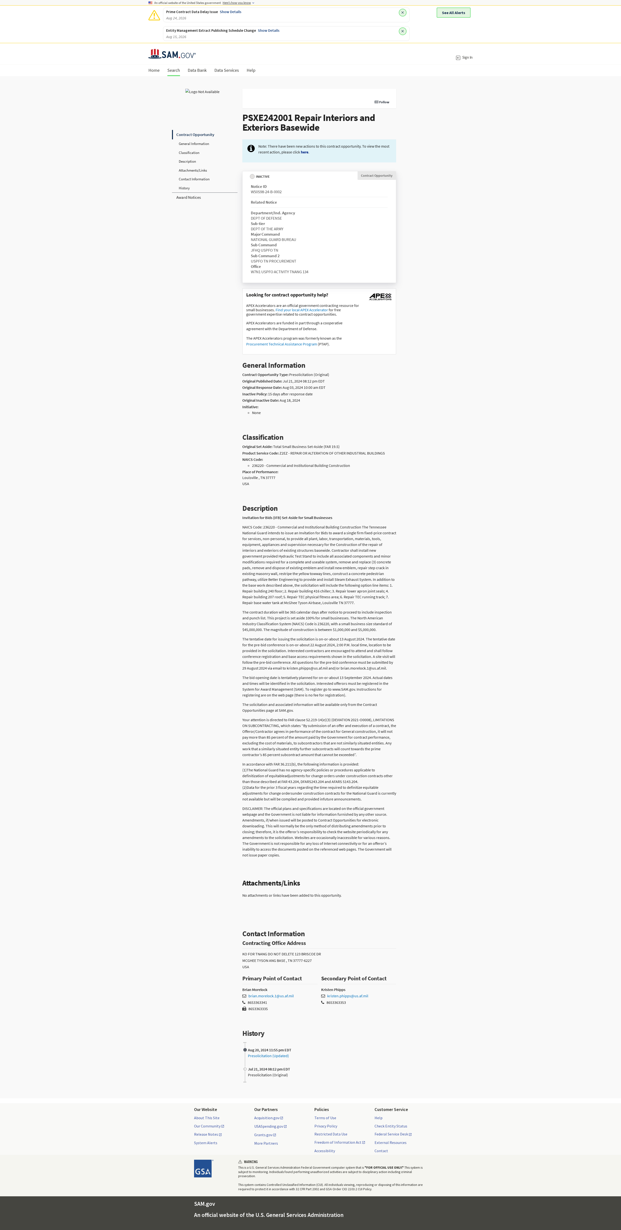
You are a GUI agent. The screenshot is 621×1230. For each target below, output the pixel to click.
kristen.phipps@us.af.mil (347, 995)
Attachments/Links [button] (193, 170)
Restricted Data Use (330, 1134)
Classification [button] (189, 152)
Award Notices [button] (188, 197)
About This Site (207, 1117)
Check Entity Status (391, 1126)
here (304, 152)
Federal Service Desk (391, 1134)
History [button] (184, 188)
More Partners (266, 1143)
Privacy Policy (325, 1126)
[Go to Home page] (172, 55)
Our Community (207, 1126)
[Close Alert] (403, 12)
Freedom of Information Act (337, 1142)
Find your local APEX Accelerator (302, 309)
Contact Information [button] (194, 179)
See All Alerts (453, 12)
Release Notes (206, 1134)
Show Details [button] (230, 11)
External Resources (391, 1142)
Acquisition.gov (266, 1118)
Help (379, 1117)
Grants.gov (263, 1135)
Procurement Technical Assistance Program (281, 344)
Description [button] (187, 161)
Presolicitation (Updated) (268, 1055)
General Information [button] (194, 143)
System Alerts (205, 1142)
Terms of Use (325, 1117)
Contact (381, 1150)
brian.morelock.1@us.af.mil (271, 995)
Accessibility (324, 1150)
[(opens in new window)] (380, 300)
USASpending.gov (268, 1126)
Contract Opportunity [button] (195, 134)
